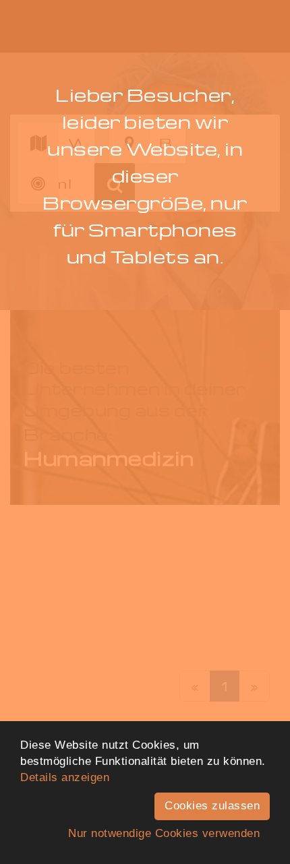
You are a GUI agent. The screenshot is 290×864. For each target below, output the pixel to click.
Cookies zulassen (212, 805)
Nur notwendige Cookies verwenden (164, 833)
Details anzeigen (64, 777)
